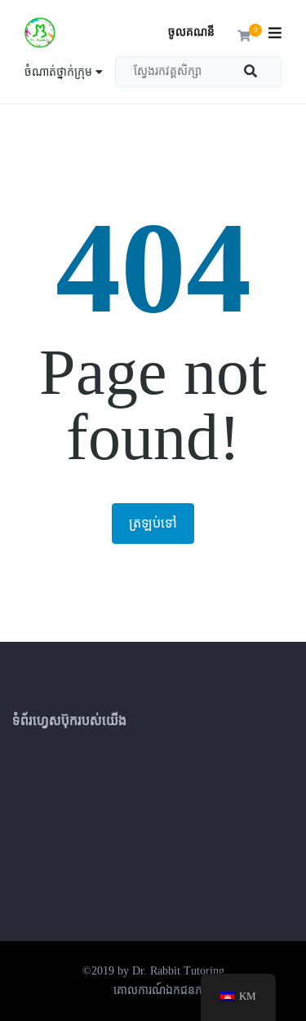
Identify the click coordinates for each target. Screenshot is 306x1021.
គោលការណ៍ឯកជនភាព (163, 990)
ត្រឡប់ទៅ (153, 523)
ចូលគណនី (191, 32)
